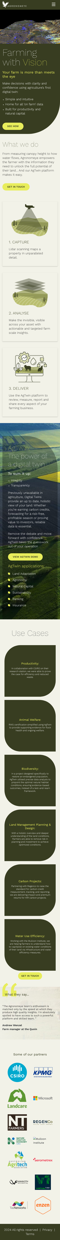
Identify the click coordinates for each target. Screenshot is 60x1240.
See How (13, 126)
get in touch (30, 975)
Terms (30, 1234)
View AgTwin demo (25, 556)
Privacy (47, 1230)
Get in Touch (16, 186)
